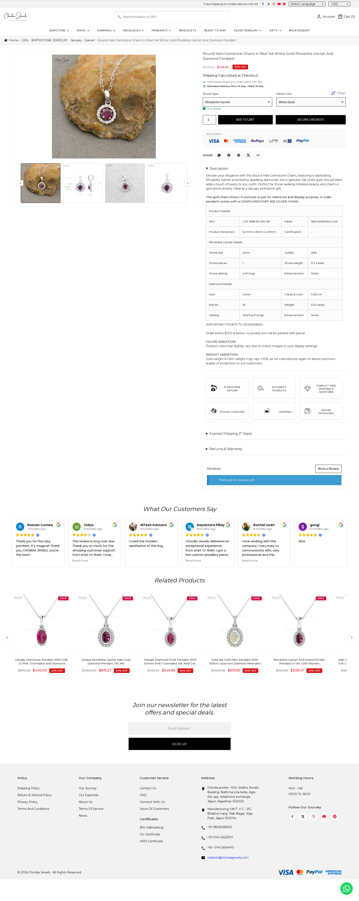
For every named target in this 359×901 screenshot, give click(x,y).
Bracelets (187, 30)
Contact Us (148, 788)
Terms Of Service (91, 809)
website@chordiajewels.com (228, 857)
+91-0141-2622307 (220, 837)
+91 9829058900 (219, 827)
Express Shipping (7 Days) (230, 434)
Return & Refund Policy (34, 795)
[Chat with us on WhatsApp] (346, 888)
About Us (85, 802)
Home (13, 40)
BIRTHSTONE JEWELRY (49, 40)
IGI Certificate (150, 834)
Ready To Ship (215, 30)
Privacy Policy (27, 802)
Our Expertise (88, 795)
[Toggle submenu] (67, 30)
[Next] (351, 637)
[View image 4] (167, 183)
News (83, 816)
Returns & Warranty (225, 449)
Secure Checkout (310, 120)
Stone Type (210, 93)
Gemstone (57, 30)
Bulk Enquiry (299, 30)
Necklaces (131, 30)
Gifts (273, 30)
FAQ (143, 795)
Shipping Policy (28, 788)
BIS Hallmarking (151, 827)
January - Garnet (83, 40)
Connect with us (152, 802)
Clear (341, 93)
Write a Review (328, 468)
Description (218, 169)
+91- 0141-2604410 (220, 847)
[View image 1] (40, 183)
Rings (81, 30)
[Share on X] (248, 155)
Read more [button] (80, 561)
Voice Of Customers (154, 809)
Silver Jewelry (246, 30)
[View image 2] (83, 183)
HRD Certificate (151, 841)
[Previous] (7, 637)
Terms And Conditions (33, 809)
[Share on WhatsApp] (219, 155)
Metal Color (284, 93)
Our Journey (88, 788)
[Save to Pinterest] (239, 155)
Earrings (104, 30)
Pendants (159, 30)
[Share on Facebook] (229, 155)
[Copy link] (258, 155)
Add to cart (245, 120)
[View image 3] (125, 183)
